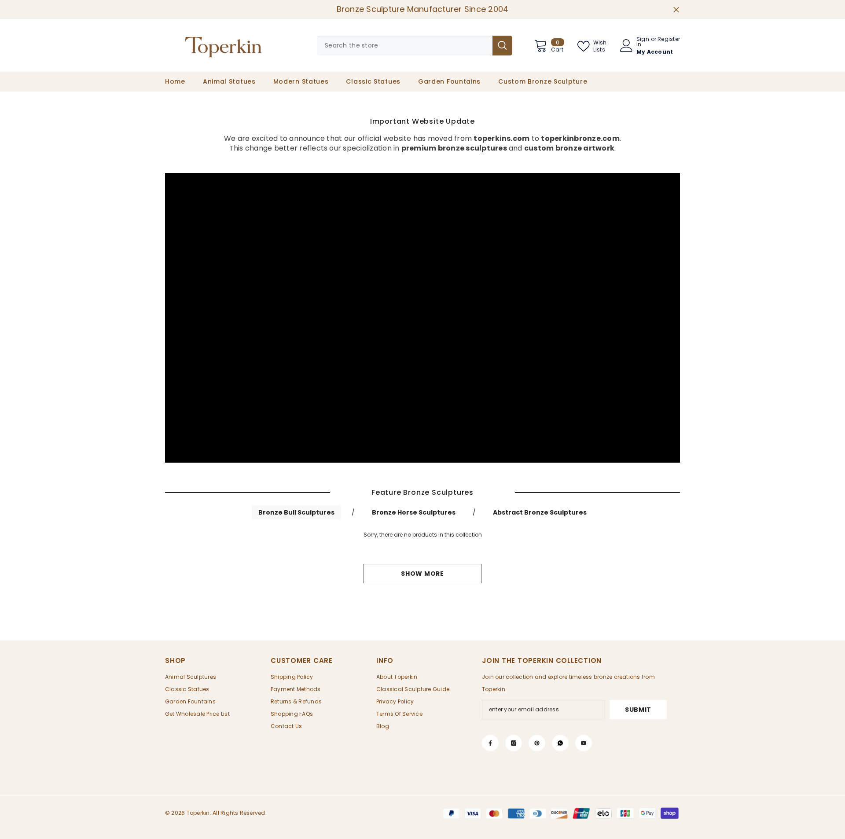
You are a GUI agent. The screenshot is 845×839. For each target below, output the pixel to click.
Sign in (642, 42)
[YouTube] (583, 743)
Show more (422, 573)
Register (669, 40)
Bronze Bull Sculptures (296, 512)
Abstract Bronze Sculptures (540, 512)
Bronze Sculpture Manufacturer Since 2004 (423, 9)
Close (676, 9)
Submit (638, 709)
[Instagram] (513, 743)
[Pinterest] (537, 743)
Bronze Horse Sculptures (414, 512)
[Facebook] (490, 743)
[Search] (414, 45)
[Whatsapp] (560, 743)
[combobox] (404, 45)
